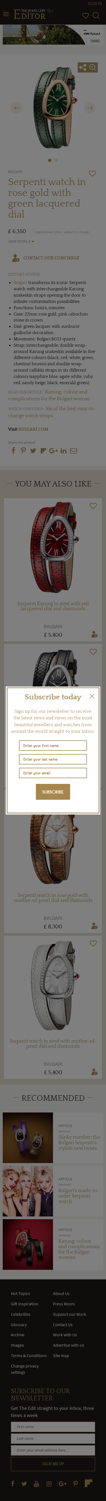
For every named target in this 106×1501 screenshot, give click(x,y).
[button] (91, 696)
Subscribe (53, 791)
